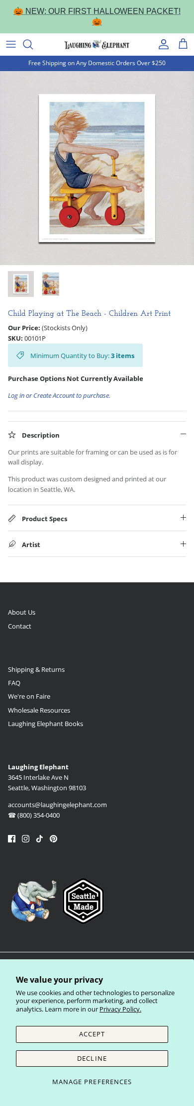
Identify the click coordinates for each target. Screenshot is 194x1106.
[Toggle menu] (11, 44)
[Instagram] (25, 838)
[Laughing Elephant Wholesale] (97, 44)
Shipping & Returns (36, 669)
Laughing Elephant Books (45, 723)
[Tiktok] (39, 838)
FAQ (14, 682)
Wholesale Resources (39, 710)
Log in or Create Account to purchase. (59, 395)
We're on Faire (29, 696)
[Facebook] (11, 838)
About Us (21, 612)
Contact (19, 626)
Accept (92, 1033)
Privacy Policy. (120, 1009)
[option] (97, 168)
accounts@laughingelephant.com (57, 804)
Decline (91, 1058)
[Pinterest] (53, 838)
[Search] (33, 44)
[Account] (161, 44)
